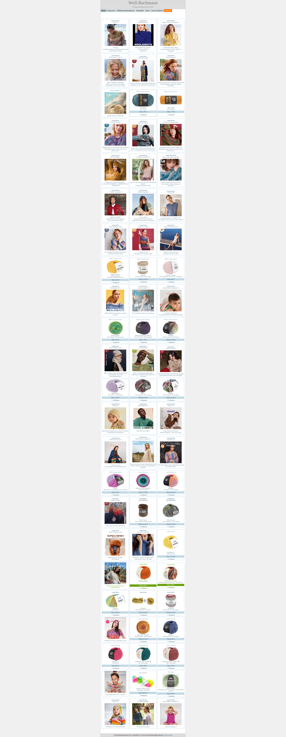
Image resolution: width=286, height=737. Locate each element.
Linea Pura (143, 564)
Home (103, 11)
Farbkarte (144, 115)
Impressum (111, 11)
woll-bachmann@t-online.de (154, 735)
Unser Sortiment (157, 11)
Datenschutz (169, 735)
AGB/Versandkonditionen (126, 11)
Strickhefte (140, 11)
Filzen (147, 11)
